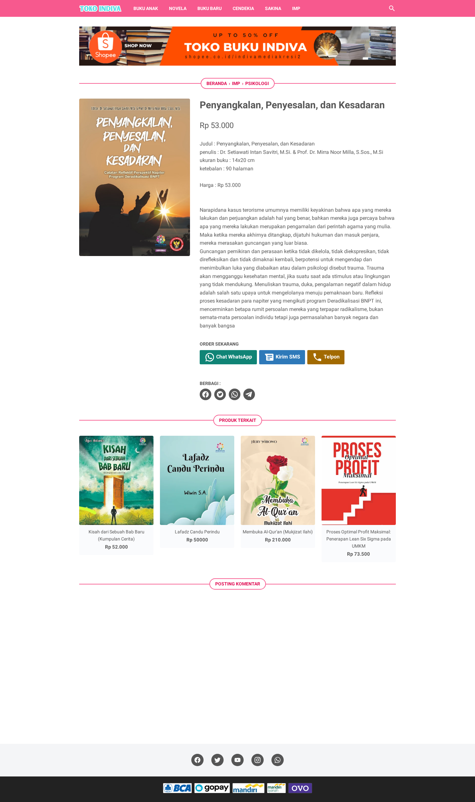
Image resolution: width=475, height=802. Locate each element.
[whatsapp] (234, 394)
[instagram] (257, 760)
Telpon (331, 357)
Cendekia (243, 8)
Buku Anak (145, 8)
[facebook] (205, 394)
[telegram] (249, 394)
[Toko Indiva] (100, 8)
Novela (177, 8)
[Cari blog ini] (392, 8)
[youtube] (237, 760)
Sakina (273, 8)
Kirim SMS (287, 357)
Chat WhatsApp (233, 357)
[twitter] (220, 394)
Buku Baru (209, 8)
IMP (296, 8)
